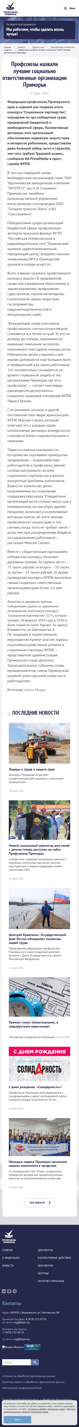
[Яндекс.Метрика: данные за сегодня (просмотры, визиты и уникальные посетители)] (13, 1347)
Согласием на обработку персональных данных (46, 1409)
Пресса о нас (38, 47)
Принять (17, 1419)
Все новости (37, 1202)
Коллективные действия (54, 1257)
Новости (22, 47)
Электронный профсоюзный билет (22, 1388)
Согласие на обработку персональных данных (28, 1376)
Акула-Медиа (35, 689)
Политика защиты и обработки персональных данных (33, 1382)
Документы (45, 1250)
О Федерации (11, 1257)
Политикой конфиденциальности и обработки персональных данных (39, 1410)
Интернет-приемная (51, 1281)
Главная (7, 47)
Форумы (43, 1273)
